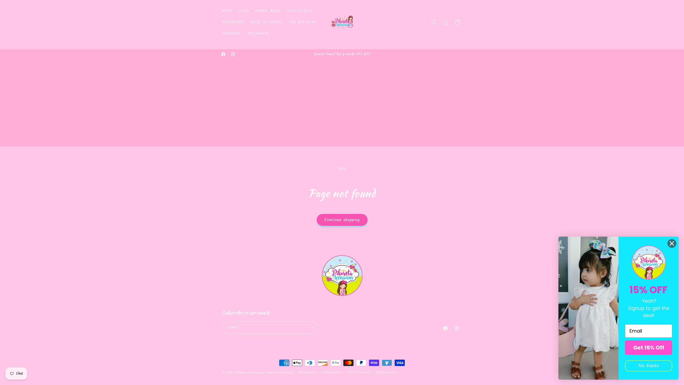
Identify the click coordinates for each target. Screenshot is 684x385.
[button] (434, 22)
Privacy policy (331, 372)
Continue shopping (342, 220)
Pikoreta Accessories (249, 372)
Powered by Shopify (279, 372)
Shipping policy (386, 372)
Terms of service (359, 372)
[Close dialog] (672, 243)
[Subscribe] (312, 327)
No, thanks (649, 365)
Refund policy (307, 372)
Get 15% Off (648, 347)
